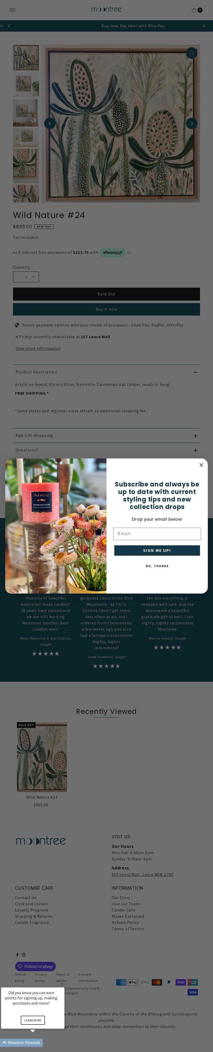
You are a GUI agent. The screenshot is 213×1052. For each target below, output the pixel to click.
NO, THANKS (157, 566)
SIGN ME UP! (157, 550)
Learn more (32, 1020)
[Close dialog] (201, 465)
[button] (39, 1043)
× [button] (62, 983)
